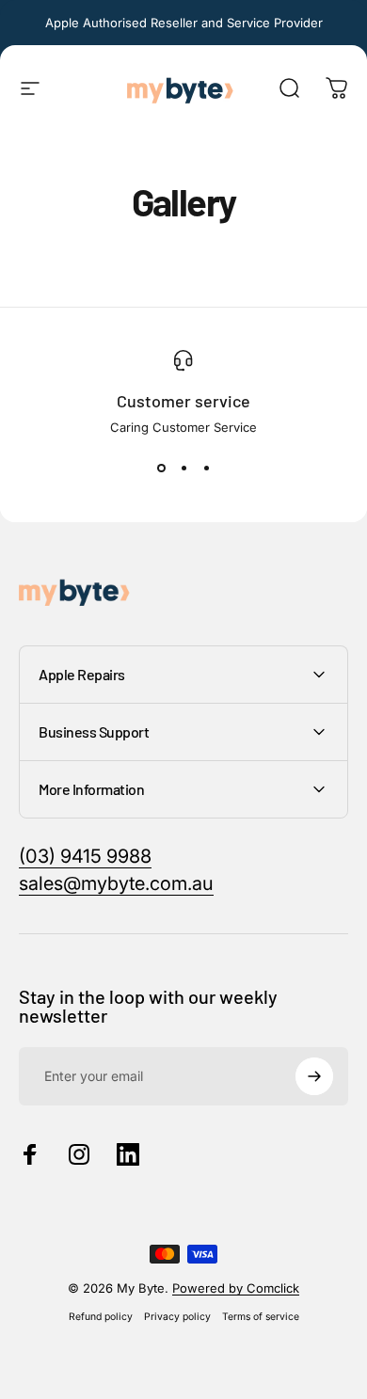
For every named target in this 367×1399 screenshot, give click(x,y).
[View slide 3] (206, 468)
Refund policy (101, 1317)
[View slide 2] (183, 468)
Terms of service (260, 1317)
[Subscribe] (314, 1076)
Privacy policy (177, 1317)
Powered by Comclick (235, 1288)
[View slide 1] (161, 468)
